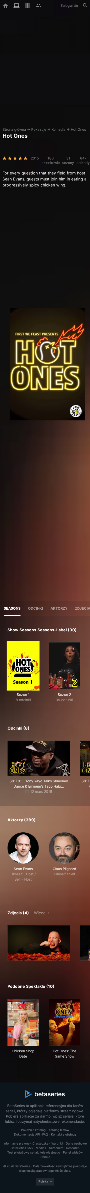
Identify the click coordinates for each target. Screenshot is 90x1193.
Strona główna (14, 129)
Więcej (40, 912)
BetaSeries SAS (22, 1148)
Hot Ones (78, 129)
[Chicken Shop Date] (23, 1022)
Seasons (12, 608)
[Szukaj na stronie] (85, 5)
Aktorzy (59, 608)
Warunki (57, 1143)
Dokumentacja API (27, 1134)
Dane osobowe (76, 1143)
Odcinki (35, 608)
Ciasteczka (40, 1143)
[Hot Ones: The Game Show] (64, 1022)
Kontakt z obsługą (63, 1134)
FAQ (45, 1134)
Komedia (59, 129)
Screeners (56, 1148)
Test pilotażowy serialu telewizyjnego (33, 1152)
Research (73, 1148)
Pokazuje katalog (33, 1130)
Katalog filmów (58, 1130)
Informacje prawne (17, 1143)
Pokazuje (38, 129)
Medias (41, 1148)
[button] (23, 859)
